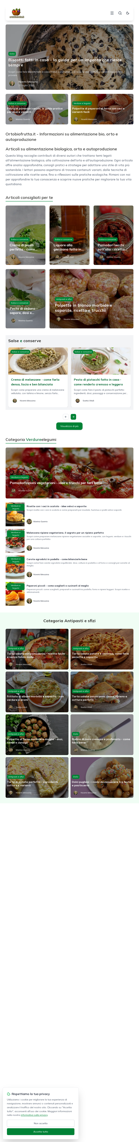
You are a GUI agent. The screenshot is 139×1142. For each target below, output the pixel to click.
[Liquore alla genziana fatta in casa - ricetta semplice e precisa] (69, 235)
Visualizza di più (69, 426)
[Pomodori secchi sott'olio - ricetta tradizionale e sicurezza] (113, 235)
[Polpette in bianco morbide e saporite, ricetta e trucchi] (91, 298)
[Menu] (112, 13)
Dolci (12, 53)
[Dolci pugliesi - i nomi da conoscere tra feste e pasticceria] (102, 777)
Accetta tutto (40, 1131)
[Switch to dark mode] (128, 13)
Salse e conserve (17, 103)
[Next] (73, 417)
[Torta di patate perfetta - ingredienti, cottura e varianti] (37, 777)
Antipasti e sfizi (64, 299)
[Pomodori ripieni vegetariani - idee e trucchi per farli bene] (69, 473)
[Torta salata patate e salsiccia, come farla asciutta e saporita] (102, 649)
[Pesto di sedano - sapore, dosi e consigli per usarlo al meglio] (25, 298)
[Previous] (66, 417)
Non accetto (41, 1123)
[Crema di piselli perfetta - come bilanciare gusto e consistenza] (25, 235)
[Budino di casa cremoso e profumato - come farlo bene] (102, 734)
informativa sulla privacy (34, 1115)
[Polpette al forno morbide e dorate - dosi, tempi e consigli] (37, 734)
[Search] (120, 13)
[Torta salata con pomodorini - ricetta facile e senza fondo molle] (37, 649)
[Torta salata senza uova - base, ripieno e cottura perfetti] (102, 692)
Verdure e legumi (82, 103)
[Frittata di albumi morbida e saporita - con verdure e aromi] (37, 692)
